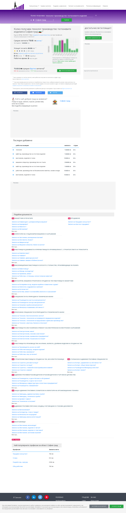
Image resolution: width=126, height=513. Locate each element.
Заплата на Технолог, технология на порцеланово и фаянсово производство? (38, 320)
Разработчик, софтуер (20, 462)
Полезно (59, 497)
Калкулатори (34, 6)
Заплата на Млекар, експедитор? (23, 271)
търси (66, 20)
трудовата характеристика (41, 35)
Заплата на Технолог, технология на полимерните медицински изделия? (36, 318)
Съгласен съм (116, 506)
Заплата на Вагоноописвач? (21, 409)
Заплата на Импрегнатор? (20, 242)
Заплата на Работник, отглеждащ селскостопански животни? (32, 276)
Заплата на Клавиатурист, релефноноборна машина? (29, 222)
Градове (85, 497)
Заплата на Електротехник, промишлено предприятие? (30, 336)
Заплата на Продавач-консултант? (79, 222)
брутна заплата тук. (67, 88)
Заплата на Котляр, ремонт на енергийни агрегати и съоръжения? (34, 292)
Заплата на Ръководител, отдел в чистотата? (27, 381)
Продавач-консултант (20, 454)
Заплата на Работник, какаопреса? (23, 352)
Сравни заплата (46, 6)
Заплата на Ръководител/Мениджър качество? (83, 367)
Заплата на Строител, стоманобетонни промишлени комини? (32, 367)
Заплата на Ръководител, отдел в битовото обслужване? (31, 378)
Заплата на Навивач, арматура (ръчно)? (25, 258)
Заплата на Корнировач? (20, 224)
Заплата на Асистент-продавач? (78, 224)
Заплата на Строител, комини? (22, 370)
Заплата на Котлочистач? (20, 289)
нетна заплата (25, 79)
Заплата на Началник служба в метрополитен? (27, 305)
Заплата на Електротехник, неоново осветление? (28, 334)
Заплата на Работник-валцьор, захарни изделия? (28, 349)
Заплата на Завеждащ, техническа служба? (26, 396)
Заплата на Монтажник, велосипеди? (24, 425)
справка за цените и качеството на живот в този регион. (27, 85)
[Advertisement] (45, 125)
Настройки (99, 506)
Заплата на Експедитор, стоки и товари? (25, 412)
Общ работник (18, 466)
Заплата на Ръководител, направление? (25, 385)
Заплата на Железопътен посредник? (24, 414)
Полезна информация (93, 6)
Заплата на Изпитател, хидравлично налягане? (27, 287)
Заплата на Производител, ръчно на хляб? (26, 347)
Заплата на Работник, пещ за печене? (24, 354)
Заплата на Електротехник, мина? (23, 331)
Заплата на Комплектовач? (20, 253)
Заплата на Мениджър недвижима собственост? (28, 307)
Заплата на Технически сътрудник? (23, 401)
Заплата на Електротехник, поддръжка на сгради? (28, 339)
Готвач (15, 458)
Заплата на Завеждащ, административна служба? (28, 394)
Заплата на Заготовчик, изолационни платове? (27, 237)
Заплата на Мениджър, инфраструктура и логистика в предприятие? (34, 383)
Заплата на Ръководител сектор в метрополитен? (28, 302)
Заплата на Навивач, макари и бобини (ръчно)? (27, 260)
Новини (105, 6)
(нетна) (39, 41)
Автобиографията (60, 500)
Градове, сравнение (59, 6)
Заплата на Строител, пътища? (22, 365)
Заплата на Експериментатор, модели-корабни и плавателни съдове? (35, 284)
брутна (33, 68)
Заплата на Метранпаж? (20, 229)
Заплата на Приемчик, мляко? (21, 273)
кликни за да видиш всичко (67, 70)
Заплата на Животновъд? (20, 269)
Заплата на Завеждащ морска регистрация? (26, 417)
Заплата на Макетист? (19, 226)
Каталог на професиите (76, 6)
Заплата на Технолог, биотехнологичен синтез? (28, 316)
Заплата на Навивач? (19, 255)
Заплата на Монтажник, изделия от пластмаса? (27, 430)
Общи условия (95, 500)
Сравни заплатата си (93, 38)
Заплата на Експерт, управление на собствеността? (84, 363)
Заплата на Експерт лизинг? (76, 370)
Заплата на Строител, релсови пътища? (25, 363)
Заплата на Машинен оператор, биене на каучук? (28, 245)
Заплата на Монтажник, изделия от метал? (26, 428)
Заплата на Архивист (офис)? (21, 399)
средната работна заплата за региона (30, 53)
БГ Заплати (17, 497)
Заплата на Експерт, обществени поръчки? (81, 365)
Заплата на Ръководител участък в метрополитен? (29, 300)
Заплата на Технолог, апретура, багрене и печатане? (29, 323)
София (84, 500)
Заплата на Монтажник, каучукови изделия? (26, 432)
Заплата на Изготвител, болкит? (22, 240)
